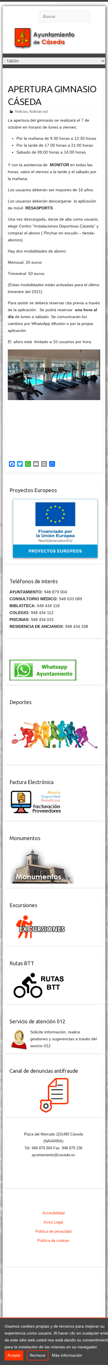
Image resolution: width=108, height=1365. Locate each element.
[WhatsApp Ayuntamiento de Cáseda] (43, 655)
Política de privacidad (53, 1231)
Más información (67, 1355)
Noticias (21, 112)
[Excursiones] (39, 915)
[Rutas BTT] (39, 974)
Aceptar (13, 1355)
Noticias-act (38, 112)
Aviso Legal (53, 1222)
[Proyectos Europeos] (54, 500)
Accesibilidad (53, 1213)
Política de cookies (53, 1240)
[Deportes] (54, 712)
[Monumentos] (42, 848)
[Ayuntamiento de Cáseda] (48, 40)
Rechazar (38, 1355)
